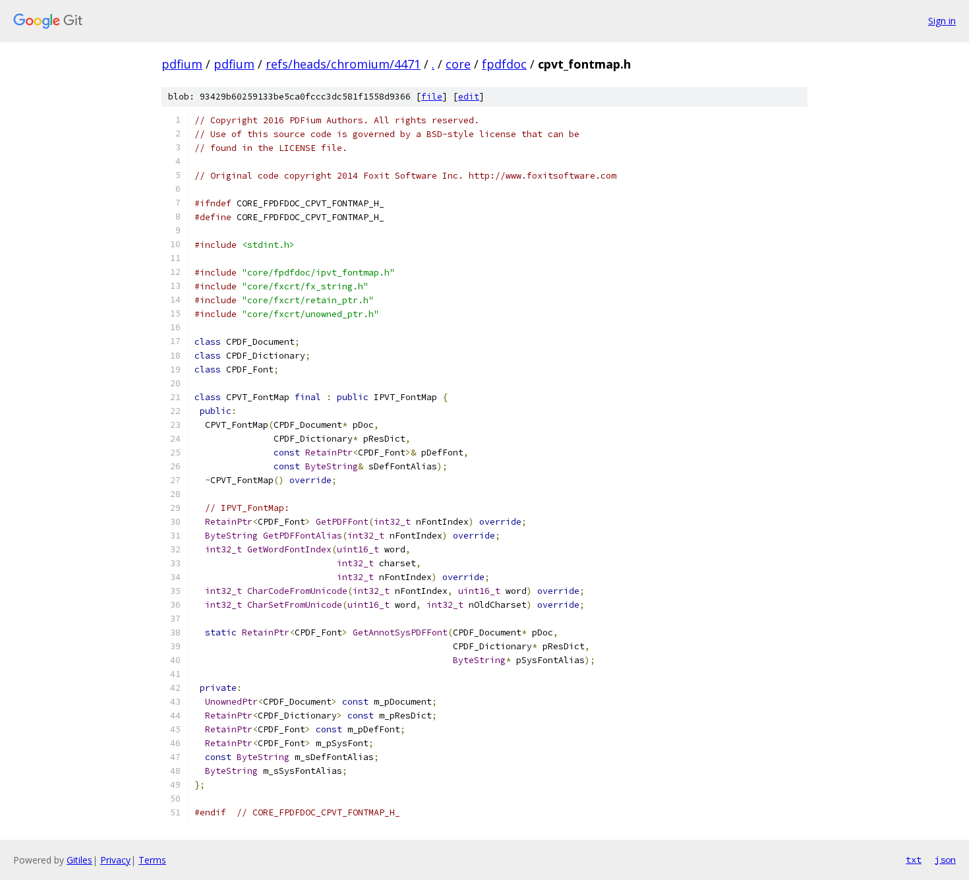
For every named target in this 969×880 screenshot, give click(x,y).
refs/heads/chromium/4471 (343, 64)
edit (468, 96)
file (431, 96)
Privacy (115, 860)
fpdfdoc (504, 64)
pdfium (182, 64)
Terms (152, 860)
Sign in (942, 21)
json (945, 859)
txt (914, 859)
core (458, 64)
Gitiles (79, 860)
